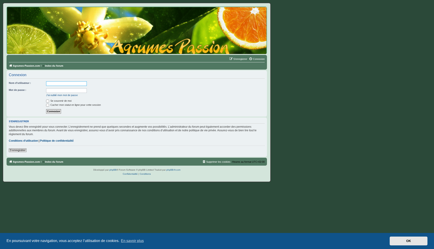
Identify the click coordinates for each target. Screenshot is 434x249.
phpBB (113, 170)
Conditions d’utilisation (23, 140)
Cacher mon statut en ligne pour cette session (75, 104)
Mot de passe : (17, 90)
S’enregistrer (18, 150)
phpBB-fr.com (173, 170)
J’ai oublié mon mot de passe (62, 95)
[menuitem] (257, 59)
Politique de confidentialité (57, 140)
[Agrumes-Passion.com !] (27, 15)
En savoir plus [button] (132, 241)
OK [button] (408, 241)
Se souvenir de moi (60, 100)
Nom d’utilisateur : (20, 83)
